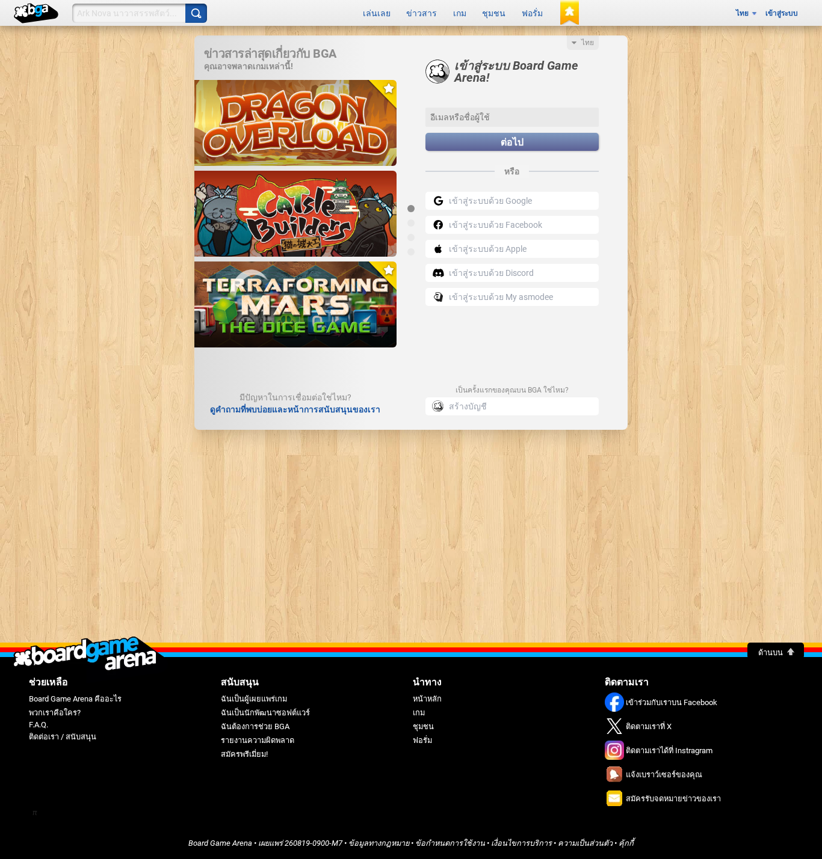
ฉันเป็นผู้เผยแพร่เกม (254, 698)
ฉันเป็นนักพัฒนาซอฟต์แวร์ (265, 712)
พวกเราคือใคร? (55, 712)
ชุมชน (493, 13)
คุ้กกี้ (626, 843)
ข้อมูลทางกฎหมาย (378, 843)
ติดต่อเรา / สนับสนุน (62, 736)
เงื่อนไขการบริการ (521, 843)
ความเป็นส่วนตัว (585, 843)
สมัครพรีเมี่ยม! (244, 754)
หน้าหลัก (427, 698)
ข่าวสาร (421, 13)
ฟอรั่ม (532, 13)
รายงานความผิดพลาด (257, 740)
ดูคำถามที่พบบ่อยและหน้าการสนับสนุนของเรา (295, 409)
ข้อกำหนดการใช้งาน (450, 843)
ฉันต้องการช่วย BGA (255, 726)
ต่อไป (512, 142)
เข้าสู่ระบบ (781, 13)
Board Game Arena (220, 843)
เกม (459, 13)
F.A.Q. (38, 724)
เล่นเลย (377, 13)
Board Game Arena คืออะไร (75, 698)
